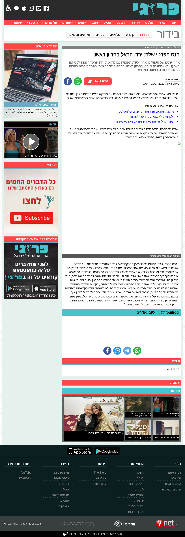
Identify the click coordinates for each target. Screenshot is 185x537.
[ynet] (168, 523)
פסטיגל (64, 500)
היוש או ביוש (61, 472)
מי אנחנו (176, 478)
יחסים (82, 22)
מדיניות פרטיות (100, 534)
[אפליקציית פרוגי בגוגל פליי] (106, 451)
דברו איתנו (174, 472)
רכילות (144, 35)
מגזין (162, 22)
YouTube (25, 472)
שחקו (18, 22)
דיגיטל (121, 22)
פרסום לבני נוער (171, 489)
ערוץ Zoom (99, 483)
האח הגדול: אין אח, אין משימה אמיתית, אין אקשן (145, 121)
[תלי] (77, 524)
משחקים (63, 506)
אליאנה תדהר (60, 495)
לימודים (67, 22)
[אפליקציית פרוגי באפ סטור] (79, 451)
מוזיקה (135, 22)
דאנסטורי (63, 483)
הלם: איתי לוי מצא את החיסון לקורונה (152, 116)
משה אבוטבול (172, 79)
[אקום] (124, 523)
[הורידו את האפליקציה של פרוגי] (31, 270)
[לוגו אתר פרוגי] (156, 9)
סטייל (107, 22)
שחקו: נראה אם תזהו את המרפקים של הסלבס (147, 111)
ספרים (100, 35)
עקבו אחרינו (158, 312)
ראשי (174, 22)
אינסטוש (101, 478)
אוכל (94, 22)
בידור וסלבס (136, 506)
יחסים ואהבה (136, 495)
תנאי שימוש (115, 534)
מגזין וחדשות (136, 511)
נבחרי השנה (61, 478)
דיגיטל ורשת (136, 483)
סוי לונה (64, 489)
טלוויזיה (115, 35)
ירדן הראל (173, 368)
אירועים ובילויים (79, 35)
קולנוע (130, 35)
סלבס (149, 22)
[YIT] (76, 534)
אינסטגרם (25, 478)
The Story (100, 472)
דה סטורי (33, 22)
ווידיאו (175, 391)
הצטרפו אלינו (173, 483)
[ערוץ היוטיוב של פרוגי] (31, 200)
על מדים (51, 22)
